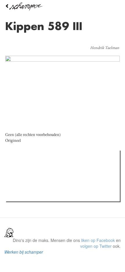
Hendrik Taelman (104, 48)
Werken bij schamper (23, 252)
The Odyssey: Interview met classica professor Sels (64, 188)
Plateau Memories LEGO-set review (50, 195)
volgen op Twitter (96, 246)
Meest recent (58, 168)
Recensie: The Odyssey (39, 180)
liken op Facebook (98, 240)
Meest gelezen (26, 168)
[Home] (62, 6)
